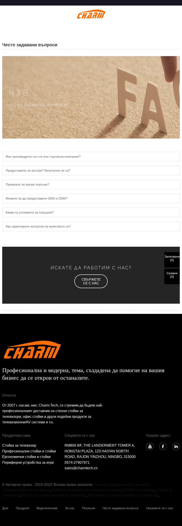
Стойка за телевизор (19, 445)
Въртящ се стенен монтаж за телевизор (53, 495)
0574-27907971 (77, 462)
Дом (5, 508)
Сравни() (172, 274)
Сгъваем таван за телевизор (25, 490)
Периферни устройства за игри (28, 462)
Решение (88, 508)
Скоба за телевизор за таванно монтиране (86, 490)
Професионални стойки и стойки (29, 451)
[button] (91, 281)
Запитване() (172, 258)
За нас (70, 508)
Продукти (22, 508)
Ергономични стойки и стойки (26, 457)
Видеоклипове (47, 508)
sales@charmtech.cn (81, 468)
